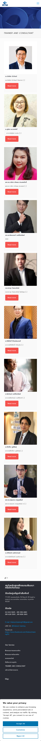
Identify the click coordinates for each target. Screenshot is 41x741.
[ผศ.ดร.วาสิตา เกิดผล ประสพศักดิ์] (20, 163)
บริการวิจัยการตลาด (11, 670)
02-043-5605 (10, 612)
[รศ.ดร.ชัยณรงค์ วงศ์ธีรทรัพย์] (20, 216)
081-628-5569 (10, 614)
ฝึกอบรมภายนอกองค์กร (12, 650)
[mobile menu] (38, 3)
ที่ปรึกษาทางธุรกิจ (11, 662)
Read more (12, 86)
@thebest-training (18, 626)
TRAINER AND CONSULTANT (15, 666)
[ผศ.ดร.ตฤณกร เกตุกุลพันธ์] (20, 481)
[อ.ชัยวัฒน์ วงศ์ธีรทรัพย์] (20, 375)
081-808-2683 (22, 614)
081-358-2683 (22, 612)
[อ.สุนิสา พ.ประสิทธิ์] (20, 110)
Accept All (20, 724)
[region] (20, 720)
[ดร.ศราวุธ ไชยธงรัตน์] (20, 269)
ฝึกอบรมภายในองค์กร (12, 654)
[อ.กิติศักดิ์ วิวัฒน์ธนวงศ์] (20, 322)
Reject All (20, 736)
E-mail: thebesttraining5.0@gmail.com (19, 622)
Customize (20, 730)
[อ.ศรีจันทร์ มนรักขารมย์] (20, 534)
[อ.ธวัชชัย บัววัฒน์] (20, 57)
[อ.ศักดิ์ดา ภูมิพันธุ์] (20, 428)
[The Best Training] (5, 3)
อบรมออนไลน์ (9, 658)
